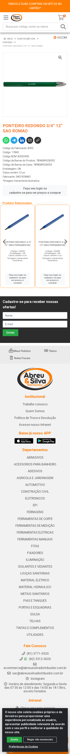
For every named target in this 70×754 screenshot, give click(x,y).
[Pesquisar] (63, 26)
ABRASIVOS (35, 457)
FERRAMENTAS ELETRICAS (35, 532)
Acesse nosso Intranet (35, 425)
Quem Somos (35, 411)
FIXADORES (35, 553)
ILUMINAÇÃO (35, 560)
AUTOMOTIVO (35, 485)
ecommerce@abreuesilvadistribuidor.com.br (35, 668)
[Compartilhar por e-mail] (29, 140)
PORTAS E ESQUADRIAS (35, 607)
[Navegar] (4, 242)
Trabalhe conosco (35, 404)
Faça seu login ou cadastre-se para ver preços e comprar (35, 190)
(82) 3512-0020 (39, 659)
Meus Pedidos (22, 351)
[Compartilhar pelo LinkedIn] (21, 140)
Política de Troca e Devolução (35, 418)
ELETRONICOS (35, 498)
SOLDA (35, 614)
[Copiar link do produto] (37, 140)
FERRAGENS (35, 512)
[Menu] (6, 17)
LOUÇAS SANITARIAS (35, 573)
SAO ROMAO (23, 176)
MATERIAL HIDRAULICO (35, 587)
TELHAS (35, 621)
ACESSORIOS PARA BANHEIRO (35, 464)
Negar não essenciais (40, 739)
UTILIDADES (35, 635)
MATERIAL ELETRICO (35, 580)
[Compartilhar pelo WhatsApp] (6, 140)
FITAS (35, 546)
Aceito (14, 739)
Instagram (37, 678)
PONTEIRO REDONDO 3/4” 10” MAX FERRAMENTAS (52, 243)
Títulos (52, 351)
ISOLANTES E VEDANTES (35, 566)
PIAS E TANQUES (35, 600)
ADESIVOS (35, 471)
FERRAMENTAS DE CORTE (35, 519)
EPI (35, 505)
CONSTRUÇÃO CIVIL (35, 491)
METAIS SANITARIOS (35, 594)
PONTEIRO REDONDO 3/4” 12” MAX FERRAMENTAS (17, 243)
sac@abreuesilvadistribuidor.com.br (37, 673)
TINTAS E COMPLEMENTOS (35, 628)
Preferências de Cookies (23, 746)
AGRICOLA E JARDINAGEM (35, 478)
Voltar (61, 37)
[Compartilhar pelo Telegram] (14, 140)
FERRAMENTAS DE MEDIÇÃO (35, 525)
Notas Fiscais (22, 358)
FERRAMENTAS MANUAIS (35, 539)
